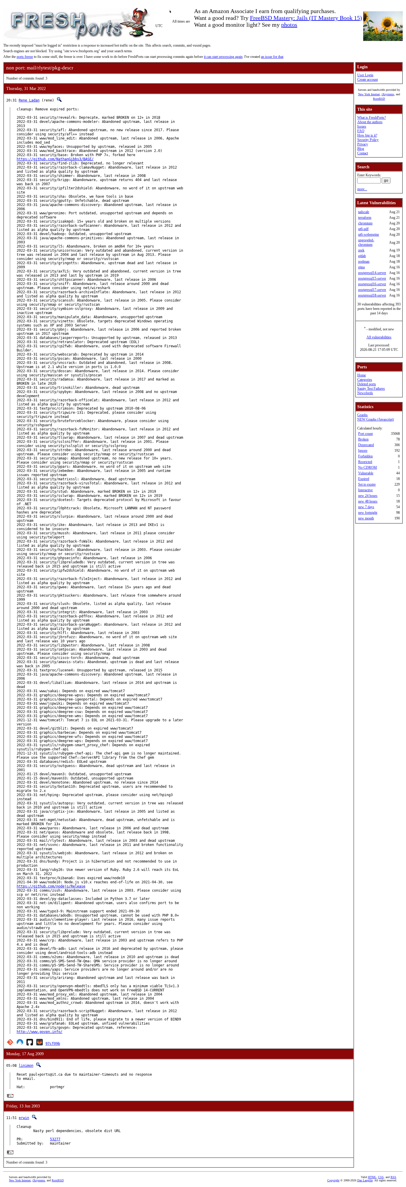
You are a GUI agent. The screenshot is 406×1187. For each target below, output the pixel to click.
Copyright (333, 1180)
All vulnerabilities (378, 337)
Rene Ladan (29, 100)
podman (363, 261)
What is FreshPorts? (371, 117)
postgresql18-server (372, 295)
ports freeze (25, 57)
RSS (393, 1177)
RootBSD (379, 98)
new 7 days (366, 507)
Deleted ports (366, 384)
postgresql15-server (372, 278)
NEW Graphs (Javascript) (375, 419)
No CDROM (367, 467)
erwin (24, 1118)
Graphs (362, 415)
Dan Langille (365, 1180)
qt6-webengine (368, 234)
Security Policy (368, 140)
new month (366, 518)
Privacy (362, 144)
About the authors (370, 122)
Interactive (365, 490)
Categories (364, 380)
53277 (55, 1139)
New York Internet (369, 94)
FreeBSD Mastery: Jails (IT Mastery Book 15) (306, 18)
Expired (363, 479)
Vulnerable (365, 473)
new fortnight (367, 513)
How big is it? (367, 135)
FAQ (360, 131)
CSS (381, 1177)
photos (289, 24)
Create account (367, 79)
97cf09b (52, 1044)
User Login (365, 75)
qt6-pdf (363, 229)
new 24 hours (367, 496)
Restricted (365, 462)
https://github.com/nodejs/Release (51, 886)
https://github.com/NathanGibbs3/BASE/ (55, 159)
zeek (361, 250)
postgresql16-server (372, 284)
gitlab (362, 256)
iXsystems (388, 94)
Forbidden (365, 456)
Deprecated (366, 445)
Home (361, 375)
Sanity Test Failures (371, 388)
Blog (360, 149)
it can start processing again (223, 57)
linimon (26, 1066)
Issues (361, 126)
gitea (361, 267)
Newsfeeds (365, 393)
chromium (365, 223)
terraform (364, 217)
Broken (363, 439)
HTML (372, 1177)
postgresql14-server (372, 273)
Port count (365, 434)
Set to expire (367, 484)
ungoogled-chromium (366, 242)
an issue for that (272, 57)
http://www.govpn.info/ (39, 1032)
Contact (362, 153)
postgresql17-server (372, 290)
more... (362, 189)
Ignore (362, 451)
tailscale (363, 212)
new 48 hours (367, 501)
